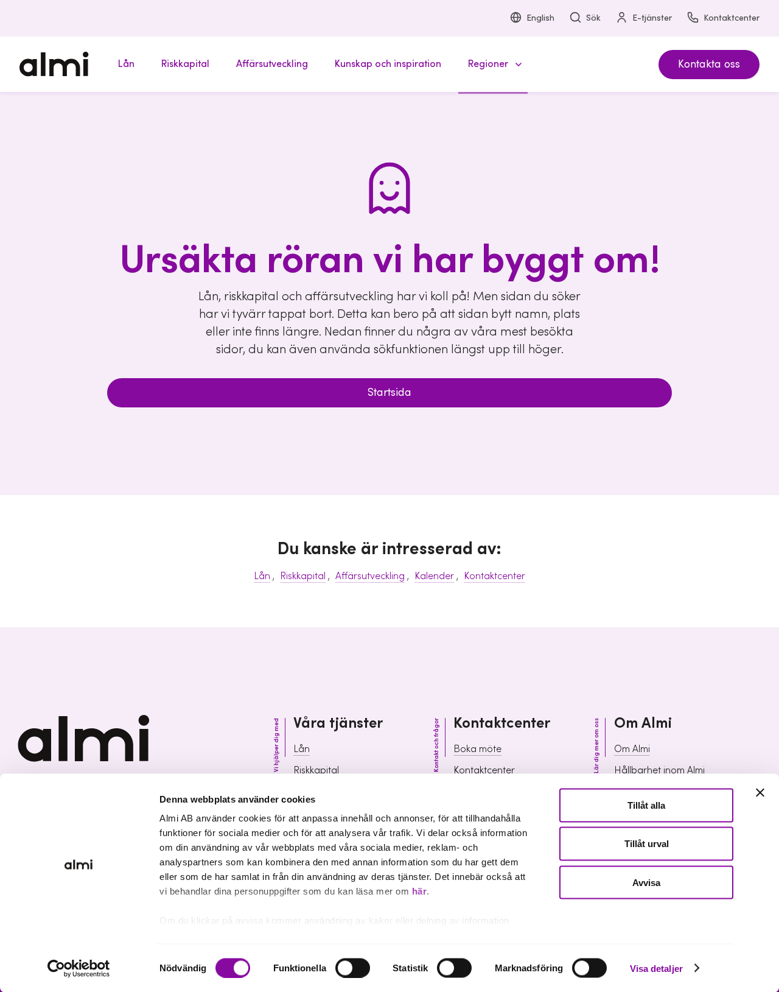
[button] (493, 64)
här (419, 891)
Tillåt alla (646, 805)
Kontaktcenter (732, 18)
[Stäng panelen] (760, 793)
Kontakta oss (709, 64)
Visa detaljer (656, 968)
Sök (593, 18)
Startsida (389, 392)
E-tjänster (652, 18)
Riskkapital (303, 576)
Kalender (434, 576)
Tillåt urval (646, 844)
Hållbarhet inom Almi (659, 770)
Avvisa (646, 882)
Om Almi (632, 749)
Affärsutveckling (370, 576)
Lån (262, 576)
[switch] (352, 967)
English (540, 18)
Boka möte (477, 749)
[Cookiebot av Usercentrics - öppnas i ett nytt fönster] (79, 968)
